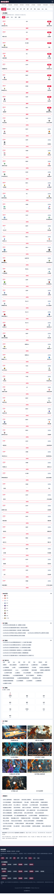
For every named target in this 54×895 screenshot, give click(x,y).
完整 (51, 593)
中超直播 (39, 4)
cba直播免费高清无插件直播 (19, 810)
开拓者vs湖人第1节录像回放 (16, 820)
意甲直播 (21, 4)
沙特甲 (27, 570)
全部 (3, 17)
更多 (51, 623)
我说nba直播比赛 (13, 664)
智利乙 (27, 182)
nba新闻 (13, 667)
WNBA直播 (45, 4)
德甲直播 (27, 4)
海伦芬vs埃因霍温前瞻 (7, 812)
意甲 (24, 9)
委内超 (27, 86)
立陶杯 (27, 548)
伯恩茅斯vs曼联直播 (36, 826)
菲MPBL (26, 269)
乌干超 (27, 376)
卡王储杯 (27, 473)
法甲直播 (33, 4)
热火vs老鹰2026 (17, 804)
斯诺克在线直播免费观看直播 (8, 678)
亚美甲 (27, 333)
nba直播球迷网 (38, 680)
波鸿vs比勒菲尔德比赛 (28, 812)
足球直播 (3, 9)
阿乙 (27, 53)
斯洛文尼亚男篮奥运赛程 (7, 815)
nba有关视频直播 (25, 670)
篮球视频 (42, 871)
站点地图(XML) (27, 890)
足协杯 (27, 279)
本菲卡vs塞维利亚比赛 (31, 810)
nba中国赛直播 (6, 667)
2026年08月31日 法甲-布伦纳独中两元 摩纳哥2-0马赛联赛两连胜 (15, 652)
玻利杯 (27, 161)
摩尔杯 (27, 398)
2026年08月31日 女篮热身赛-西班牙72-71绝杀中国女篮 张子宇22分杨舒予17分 (18, 655)
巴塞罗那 (4, 664)
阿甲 (27, 21)
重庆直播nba (39, 675)
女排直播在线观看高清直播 (8, 680)
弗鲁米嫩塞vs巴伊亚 (15, 818)
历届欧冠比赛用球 (44, 802)
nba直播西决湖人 (34, 664)
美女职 (27, 172)
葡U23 (27, 236)
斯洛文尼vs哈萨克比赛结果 (29, 820)
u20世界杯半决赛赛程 (33, 815)
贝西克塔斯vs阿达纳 (39, 823)
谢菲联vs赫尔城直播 (29, 823)
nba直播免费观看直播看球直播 (23, 678)
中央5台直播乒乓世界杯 (38, 672)
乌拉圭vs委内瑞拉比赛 (39, 812)
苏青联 (27, 451)
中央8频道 (34, 667)
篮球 (19, 17)
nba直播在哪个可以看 (24, 664)
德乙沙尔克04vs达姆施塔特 (38, 799)
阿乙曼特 (27, 43)
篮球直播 (9, 9)
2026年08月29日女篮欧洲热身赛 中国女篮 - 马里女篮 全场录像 (15, 627)
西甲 (21, 9)
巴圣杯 (27, 96)
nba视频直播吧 (44, 664)
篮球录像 (20, 871)
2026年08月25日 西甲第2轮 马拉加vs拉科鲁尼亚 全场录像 (14, 633)
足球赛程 (8, 689)
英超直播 (10, 4)
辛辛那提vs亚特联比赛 (19, 823)
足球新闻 (4, 871)
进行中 (7, 17)
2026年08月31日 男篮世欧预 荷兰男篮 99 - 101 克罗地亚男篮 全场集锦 (16, 647)
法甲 (31, 9)
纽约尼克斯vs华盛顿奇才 (26, 799)
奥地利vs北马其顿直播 (26, 826)
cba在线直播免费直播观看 (18, 675)
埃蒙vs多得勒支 (6, 818)
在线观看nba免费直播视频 (44, 667)
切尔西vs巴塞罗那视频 (7, 799)
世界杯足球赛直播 (35, 818)
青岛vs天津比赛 (6, 820)
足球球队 (26, 864)
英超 (17, 9)
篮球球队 (31, 864)
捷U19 (27, 247)
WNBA (38, 9)
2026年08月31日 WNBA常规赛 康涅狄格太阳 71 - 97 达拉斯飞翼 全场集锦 (17, 642)
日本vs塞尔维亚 (17, 826)
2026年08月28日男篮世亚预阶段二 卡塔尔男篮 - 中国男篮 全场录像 (16, 630)
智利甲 (27, 75)
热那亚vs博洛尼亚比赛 (46, 826)
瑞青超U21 (27, 344)
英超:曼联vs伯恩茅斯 (35, 802)
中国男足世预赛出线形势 (17, 802)
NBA (46, 9)
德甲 (28, 9)
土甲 (27, 387)
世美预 (27, 150)
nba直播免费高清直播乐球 (24, 667)
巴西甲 (27, 139)
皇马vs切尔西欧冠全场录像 (42, 810)
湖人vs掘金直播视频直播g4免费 (20, 815)
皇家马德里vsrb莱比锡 (7, 804)
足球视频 (37, 871)
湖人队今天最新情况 (30, 675)
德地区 (27, 538)
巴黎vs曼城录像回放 (44, 804)
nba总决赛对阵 (29, 680)
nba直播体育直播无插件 (7, 670)
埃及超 (27, 484)
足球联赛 (15, 864)
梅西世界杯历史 (36, 807)
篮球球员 (9, 878)
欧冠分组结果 (24, 804)
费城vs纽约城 (43, 818)
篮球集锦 (31, 871)
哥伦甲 (27, 129)
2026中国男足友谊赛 (34, 804)
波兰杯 (27, 441)
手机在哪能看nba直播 (36, 678)
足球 (16, 17)
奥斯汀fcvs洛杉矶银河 (26, 807)
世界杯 (13, 9)
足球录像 (15, 871)
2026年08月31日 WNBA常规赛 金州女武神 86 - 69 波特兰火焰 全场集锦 (17, 644)
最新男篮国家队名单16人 (44, 815)
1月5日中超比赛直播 (7, 802)
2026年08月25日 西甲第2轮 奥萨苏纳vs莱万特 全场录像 (14, 635)
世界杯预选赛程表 (39, 820)
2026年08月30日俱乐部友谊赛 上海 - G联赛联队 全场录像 (14, 625)
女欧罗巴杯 (27, 258)
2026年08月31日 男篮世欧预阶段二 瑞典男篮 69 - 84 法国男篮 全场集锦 (17, 650)
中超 (35, 9)
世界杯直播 (4, 4)
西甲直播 (16, 4)
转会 (34, 662)
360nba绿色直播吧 (27, 672)
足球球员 (4, 878)
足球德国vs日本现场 (45, 807)
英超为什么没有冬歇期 (7, 826)
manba (16, 670)
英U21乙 (27, 301)
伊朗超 (27, 581)
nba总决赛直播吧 (19, 680)
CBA (43, 9)
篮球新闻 (9, 871)
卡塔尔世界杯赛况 (17, 807)
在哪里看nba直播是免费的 (45, 670)
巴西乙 (27, 107)
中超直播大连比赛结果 (7, 807)
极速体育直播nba (6, 675)
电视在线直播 (34, 670)
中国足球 (40, 662)
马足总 (27, 365)
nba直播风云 (17, 672)
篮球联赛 (20, 864)
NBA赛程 (4, 689)
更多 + (3, 723)
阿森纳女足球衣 (17, 799)
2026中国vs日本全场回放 (8, 823)
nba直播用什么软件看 (7, 683)
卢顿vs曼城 (26, 802)
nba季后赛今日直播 (8, 672)
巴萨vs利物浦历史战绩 (7, 810)
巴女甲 (27, 64)
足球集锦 (26, 871)
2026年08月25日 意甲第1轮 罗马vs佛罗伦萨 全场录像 (38, 633)
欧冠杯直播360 (6, 828)
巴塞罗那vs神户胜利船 (18, 812)
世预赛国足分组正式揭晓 (25, 818)
